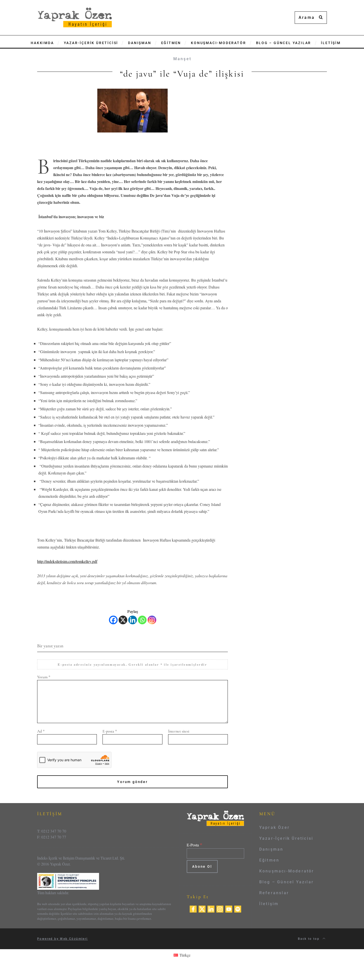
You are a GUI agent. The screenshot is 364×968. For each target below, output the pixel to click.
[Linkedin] (132, 620)
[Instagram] (152, 620)
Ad (41, 731)
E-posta (110, 731)
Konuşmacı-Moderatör (286, 871)
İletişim (269, 903)
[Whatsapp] (142, 620)
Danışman (271, 849)
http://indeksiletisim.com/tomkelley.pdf (67, 561)
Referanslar (274, 892)
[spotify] (238, 908)
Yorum (43, 677)
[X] (123, 620)
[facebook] (193, 908)
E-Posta (194, 844)
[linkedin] (211, 908)
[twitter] (202, 908)
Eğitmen (269, 860)
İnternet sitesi (178, 731)
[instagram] (220, 908)
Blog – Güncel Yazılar (286, 882)
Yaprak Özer (274, 827)
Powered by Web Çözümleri (62, 939)
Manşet (182, 58)
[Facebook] (113, 620)
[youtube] (229, 908)
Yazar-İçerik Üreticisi (286, 838)
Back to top (309, 939)
